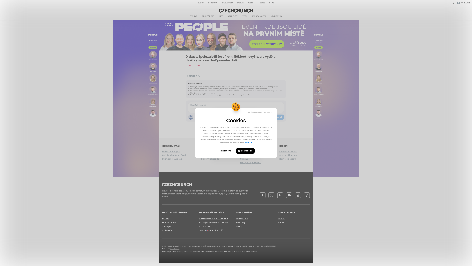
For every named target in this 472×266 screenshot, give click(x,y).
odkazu (248, 142)
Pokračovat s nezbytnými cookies (259, 112)
